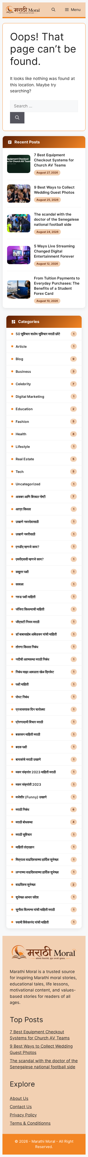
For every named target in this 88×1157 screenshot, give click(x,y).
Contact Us (21, 1106)
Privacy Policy (23, 1115)
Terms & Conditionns (30, 1123)
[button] (53, 9)
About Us (19, 1098)
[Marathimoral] (23, 9)
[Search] (17, 118)
